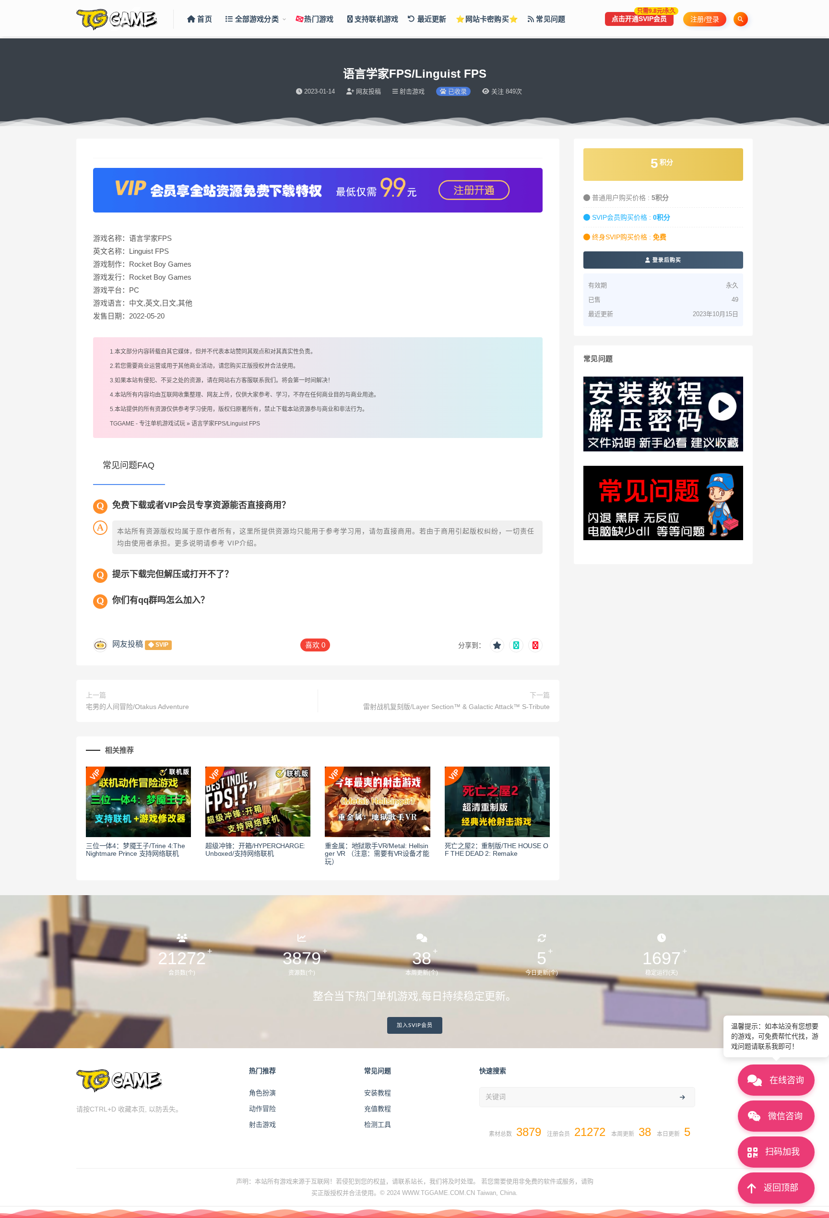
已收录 (456, 91)
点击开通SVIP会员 (643, 17)
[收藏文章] (497, 645)
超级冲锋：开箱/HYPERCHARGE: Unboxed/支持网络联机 (255, 850)
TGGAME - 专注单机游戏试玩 (147, 423)
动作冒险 (262, 1108)
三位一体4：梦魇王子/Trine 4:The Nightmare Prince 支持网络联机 (135, 850)
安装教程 (377, 1093)
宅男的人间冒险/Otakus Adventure (137, 706)
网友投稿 (127, 644)
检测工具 (377, 1124)
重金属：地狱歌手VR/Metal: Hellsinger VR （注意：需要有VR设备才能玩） (377, 854)
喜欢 (315, 645)
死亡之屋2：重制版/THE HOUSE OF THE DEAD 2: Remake (496, 850)
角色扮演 (262, 1093)
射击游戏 (262, 1124)
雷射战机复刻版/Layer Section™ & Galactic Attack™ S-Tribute (456, 706)
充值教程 (377, 1108)
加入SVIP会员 (415, 1025)
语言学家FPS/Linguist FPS (225, 423)
